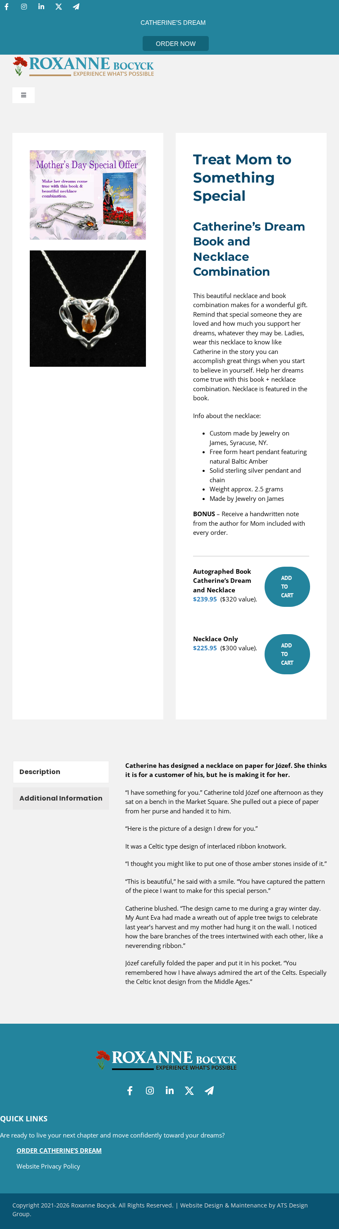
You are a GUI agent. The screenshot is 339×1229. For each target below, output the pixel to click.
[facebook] (6, 6)
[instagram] (24, 6)
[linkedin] (41, 6)
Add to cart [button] (287, 586)
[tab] (61, 772)
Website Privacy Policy (48, 1166)
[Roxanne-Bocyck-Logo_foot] (169, 1051)
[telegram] (76, 6)
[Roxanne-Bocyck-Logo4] (86, 57)
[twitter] (58, 6)
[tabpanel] (226, 878)
